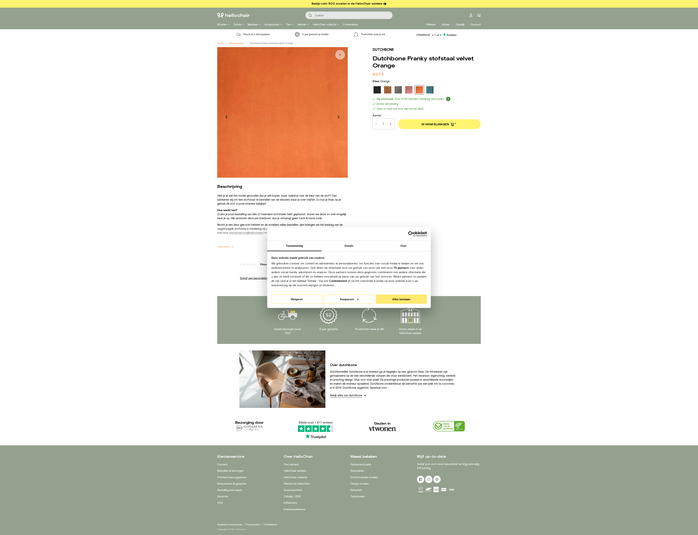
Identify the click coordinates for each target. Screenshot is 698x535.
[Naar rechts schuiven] (338, 117)
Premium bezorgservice (231, 477)
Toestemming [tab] (294, 245)
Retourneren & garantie (231, 483)
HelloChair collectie (324, 24)
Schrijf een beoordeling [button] (254, 278)
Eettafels (356, 490)
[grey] (398, 89)
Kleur (381, 81)
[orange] (419, 89)
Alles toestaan (401, 299)
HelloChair (240, 529)
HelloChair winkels (295, 470)
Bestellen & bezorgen (230, 470)
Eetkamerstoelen (360, 464)
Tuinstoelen (357, 496)
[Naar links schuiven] (226, 117)
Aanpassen (347, 299)
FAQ (220, 502)
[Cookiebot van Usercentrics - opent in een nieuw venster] (411, 234)
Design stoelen (359, 483)
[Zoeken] (310, 16)
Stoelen (222, 24)
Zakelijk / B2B (292, 496)
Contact (222, 464)
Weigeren (297, 299)
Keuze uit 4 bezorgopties (256, 34)
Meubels (253, 24)
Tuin (288, 24)
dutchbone (383, 49)
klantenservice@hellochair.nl (246, 232)
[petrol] (429, 89)
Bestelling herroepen (229, 490)
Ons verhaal (291, 464)
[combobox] (349, 15)
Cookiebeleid (338, 280)
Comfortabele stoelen (364, 477)
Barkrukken (357, 470)
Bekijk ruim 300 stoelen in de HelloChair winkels (347, 3)
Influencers (290, 502)
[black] (377, 89)
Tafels (237, 24)
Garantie (222, 496)
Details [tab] (349, 245)
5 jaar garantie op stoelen (315, 34)
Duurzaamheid (293, 490)
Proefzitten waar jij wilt (373, 34)
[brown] (387, 89)
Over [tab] (403, 245)
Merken (302, 24)
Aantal (377, 115)
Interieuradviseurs (294, 509)
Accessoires (271, 24)
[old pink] (408, 89)
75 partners (401, 267)
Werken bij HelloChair (297, 483)
